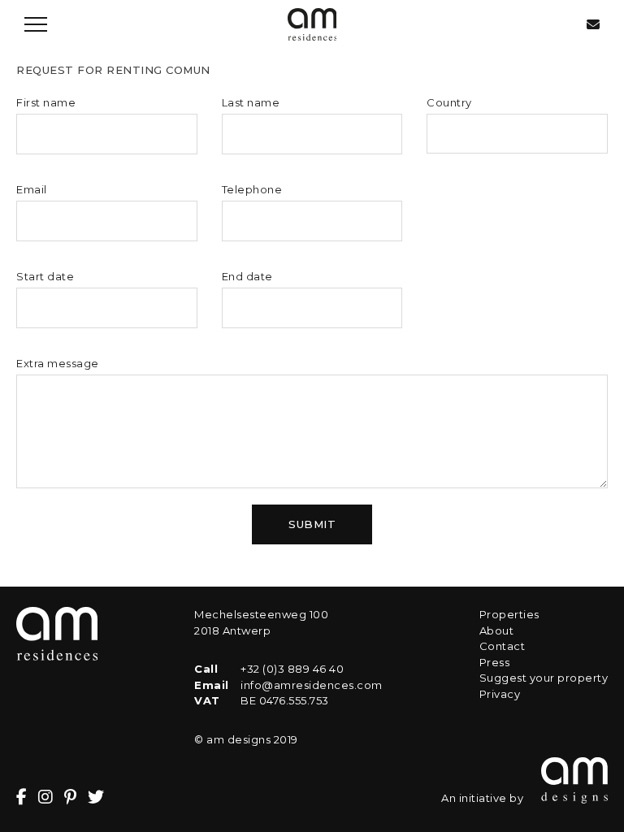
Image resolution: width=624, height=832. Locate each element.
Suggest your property (544, 677)
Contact (502, 645)
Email (31, 189)
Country (449, 102)
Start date (45, 276)
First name (46, 102)
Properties (509, 614)
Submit (312, 524)
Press (494, 662)
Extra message (57, 363)
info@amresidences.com (311, 684)
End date (247, 276)
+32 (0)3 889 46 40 (292, 668)
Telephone (252, 189)
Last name (251, 102)
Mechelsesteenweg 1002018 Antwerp (261, 622)
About (496, 630)
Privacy (500, 693)
